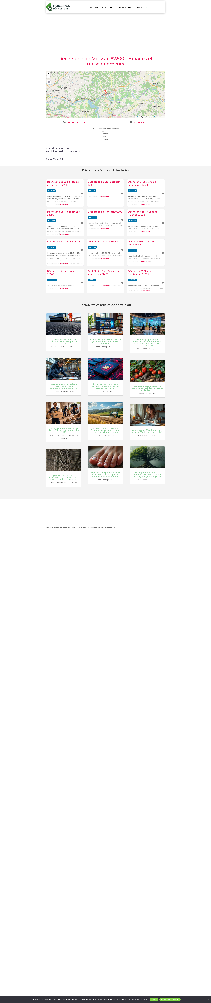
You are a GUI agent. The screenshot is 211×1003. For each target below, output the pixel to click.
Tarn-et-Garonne (75, 122)
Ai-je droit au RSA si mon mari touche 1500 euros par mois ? (147, 431)
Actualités (64, 436)
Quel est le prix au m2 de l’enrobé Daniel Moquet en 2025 (64, 341)
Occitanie (138, 122)
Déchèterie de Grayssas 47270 (64, 241)
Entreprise (65, 347)
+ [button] (48, 73)
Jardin (110, 480)
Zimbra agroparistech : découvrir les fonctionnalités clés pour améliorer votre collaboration (147, 342)
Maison (73, 347)
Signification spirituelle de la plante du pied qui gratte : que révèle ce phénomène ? (105, 474)
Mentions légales (79, 527)
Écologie (64, 483)
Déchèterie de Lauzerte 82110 (104, 241)
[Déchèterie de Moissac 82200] (105, 91)
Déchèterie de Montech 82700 (105, 211)
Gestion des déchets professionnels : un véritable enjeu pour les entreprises (63, 477)
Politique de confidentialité (170, 999)
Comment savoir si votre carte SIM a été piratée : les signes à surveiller (105, 386)
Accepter (154, 999)
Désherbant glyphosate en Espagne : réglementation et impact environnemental (105, 430)
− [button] (48, 76)
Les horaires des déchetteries (58, 527)
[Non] (208, 1000)
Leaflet (137, 117)
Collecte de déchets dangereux (100, 527)
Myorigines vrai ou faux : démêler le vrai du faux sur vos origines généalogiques (147, 474)
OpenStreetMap (152, 117)
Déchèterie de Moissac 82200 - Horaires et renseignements (105, 61)
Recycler (95, 7)
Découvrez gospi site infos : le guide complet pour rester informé (105, 341)
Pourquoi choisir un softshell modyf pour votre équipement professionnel (64, 386)
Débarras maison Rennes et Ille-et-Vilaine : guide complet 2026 (64, 430)
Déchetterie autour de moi (117, 7)
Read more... (65, 204)
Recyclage (73, 483)
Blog (139, 7)
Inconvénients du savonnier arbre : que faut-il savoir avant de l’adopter (147, 388)
